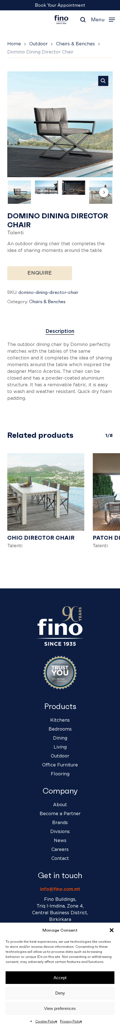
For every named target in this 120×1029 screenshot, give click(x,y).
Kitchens (60, 720)
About (60, 805)
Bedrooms (60, 729)
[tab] (60, 331)
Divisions (60, 831)
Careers (60, 849)
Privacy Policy (71, 1021)
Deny (60, 993)
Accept (60, 977)
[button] (111, 930)
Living (60, 747)
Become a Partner (60, 813)
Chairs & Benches (75, 44)
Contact (60, 858)
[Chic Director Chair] (45, 491)
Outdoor (38, 44)
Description (59, 331)
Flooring (60, 774)
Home (14, 44)
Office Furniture (60, 765)
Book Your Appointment (60, 5)
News (60, 840)
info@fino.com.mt (60, 889)
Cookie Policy (46, 1021)
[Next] (104, 192)
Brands (60, 822)
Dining (60, 738)
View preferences (60, 1008)
